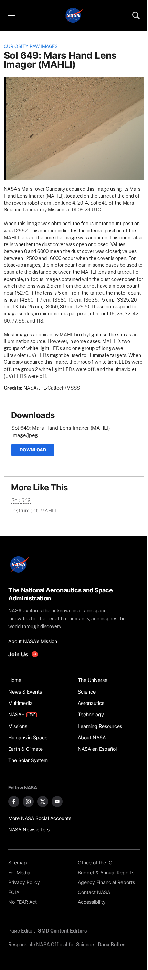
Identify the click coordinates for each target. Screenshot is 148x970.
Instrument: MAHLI (33, 510)
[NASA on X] (42, 801)
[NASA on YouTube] (57, 801)
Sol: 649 (21, 500)
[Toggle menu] (11, 15)
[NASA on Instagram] (28, 801)
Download (33, 450)
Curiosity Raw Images (31, 46)
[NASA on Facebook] (13, 801)
